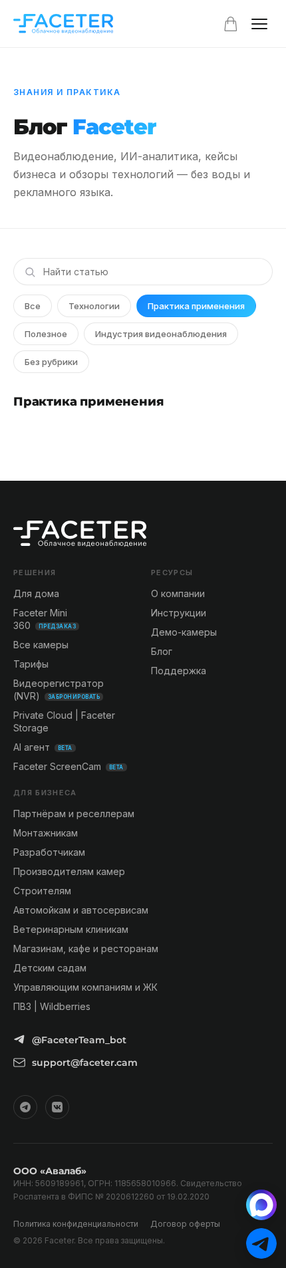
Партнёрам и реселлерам (73, 813)
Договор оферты (185, 1224)
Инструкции (178, 612)
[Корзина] (230, 24)
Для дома (36, 593)
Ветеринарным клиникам (70, 929)
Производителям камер (69, 871)
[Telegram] (25, 1107)
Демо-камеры (184, 632)
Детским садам (49, 967)
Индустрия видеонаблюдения (161, 333)
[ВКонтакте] (57, 1107)
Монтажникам (45, 832)
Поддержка (178, 670)
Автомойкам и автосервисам (80, 910)
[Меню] (259, 24)
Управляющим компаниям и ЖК (85, 987)
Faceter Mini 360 (44, 619)
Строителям (42, 890)
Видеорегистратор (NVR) (58, 689)
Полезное (46, 333)
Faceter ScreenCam (68, 766)
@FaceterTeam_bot (79, 1040)
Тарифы (31, 664)
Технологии (94, 306)
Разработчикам (49, 852)
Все (33, 306)
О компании (178, 593)
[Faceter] (63, 24)
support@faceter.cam (85, 1063)
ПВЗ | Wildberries (51, 1006)
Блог (161, 651)
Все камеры (41, 644)
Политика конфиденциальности (75, 1224)
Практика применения (196, 306)
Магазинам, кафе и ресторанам (85, 948)
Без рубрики (51, 361)
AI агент (42, 747)
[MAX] (261, 1205)
